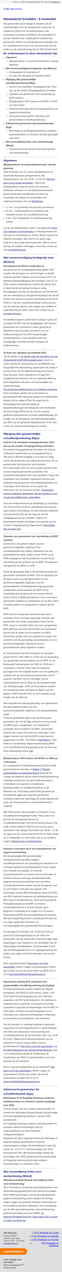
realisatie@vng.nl (10, 1243)
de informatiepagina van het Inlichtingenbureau (27, 1050)
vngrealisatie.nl (13, 1251)
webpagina (55, 2)
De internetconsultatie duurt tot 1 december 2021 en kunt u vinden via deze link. (30, 1217)
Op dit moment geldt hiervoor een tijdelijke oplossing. (30, 389)
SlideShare (37, 201)
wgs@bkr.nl (44, 740)
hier (31, 751)
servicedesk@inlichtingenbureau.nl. (21, 1081)
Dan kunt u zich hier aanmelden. (37, 1046)
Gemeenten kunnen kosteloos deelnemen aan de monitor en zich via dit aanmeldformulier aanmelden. (30, 494)
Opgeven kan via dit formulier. (27, 841)
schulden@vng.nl (17, 250)
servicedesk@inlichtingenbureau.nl (27, 974)
